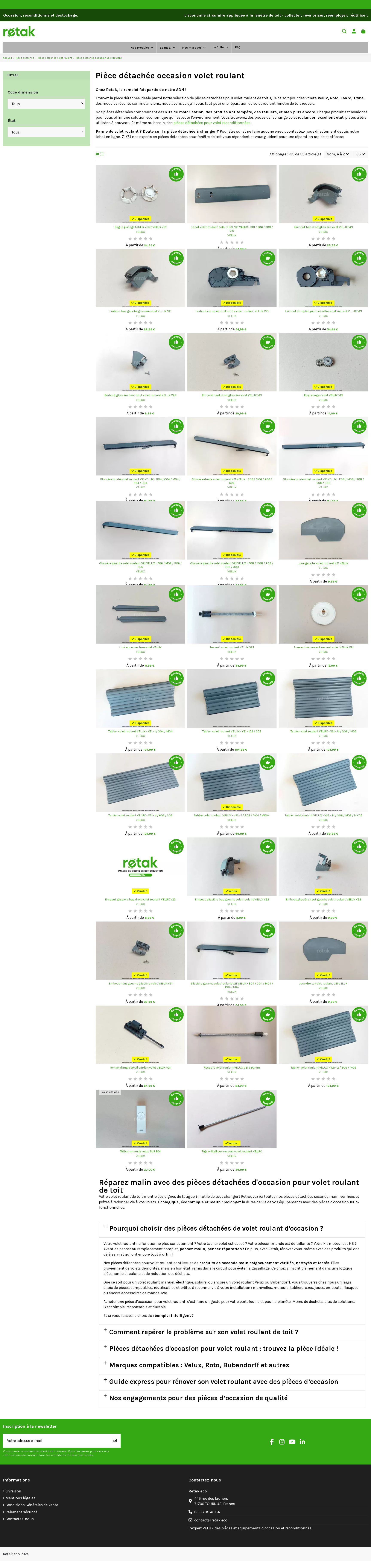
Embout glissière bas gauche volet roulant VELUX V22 (232, 899)
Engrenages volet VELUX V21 (323, 395)
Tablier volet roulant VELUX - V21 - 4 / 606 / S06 (140, 815)
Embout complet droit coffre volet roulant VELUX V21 (231, 311)
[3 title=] (140, 239)
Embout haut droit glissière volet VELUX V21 (232, 395)
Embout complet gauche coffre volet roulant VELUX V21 (323, 311)
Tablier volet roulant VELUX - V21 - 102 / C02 (231, 731)
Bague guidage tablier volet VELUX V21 (140, 227)
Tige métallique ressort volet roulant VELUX (232, 1151)
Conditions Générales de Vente (32, 1505)
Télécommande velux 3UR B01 (140, 1151)
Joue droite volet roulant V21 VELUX (323, 983)
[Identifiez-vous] (354, 31)
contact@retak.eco (210, 1520)
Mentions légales (20, 1498)
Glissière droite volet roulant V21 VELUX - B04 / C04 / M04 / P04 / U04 (140, 481)
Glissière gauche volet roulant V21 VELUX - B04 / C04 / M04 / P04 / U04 (231, 985)
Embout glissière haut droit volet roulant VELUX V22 (140, 395)
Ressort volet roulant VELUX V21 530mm (232, 1067)
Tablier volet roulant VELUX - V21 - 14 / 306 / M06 (323, 731)
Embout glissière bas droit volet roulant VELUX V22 (140, 899)
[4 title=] (145, 239)
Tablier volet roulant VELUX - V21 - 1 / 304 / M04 (140, 731)
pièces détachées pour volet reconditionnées (211, 122)
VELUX (140, 232)
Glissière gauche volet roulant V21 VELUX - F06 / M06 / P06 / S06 (140, 565)
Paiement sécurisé (22, 1512)
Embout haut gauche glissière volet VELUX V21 (140, 983)
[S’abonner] (114, 1441)
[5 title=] (151, 239)
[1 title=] (130, 239)
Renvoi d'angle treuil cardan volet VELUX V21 (140, 1067)
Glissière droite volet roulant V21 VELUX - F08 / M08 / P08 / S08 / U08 (323, 481)
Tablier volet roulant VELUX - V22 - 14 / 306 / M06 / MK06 (323, 815)
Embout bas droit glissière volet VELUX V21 (323, 227)
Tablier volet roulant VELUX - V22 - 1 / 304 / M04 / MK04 (232, 815)
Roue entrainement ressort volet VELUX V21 (323, 647)
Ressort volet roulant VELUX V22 (231, 647)
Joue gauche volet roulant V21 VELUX (323, 563)
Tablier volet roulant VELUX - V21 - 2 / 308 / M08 (323, 1067)
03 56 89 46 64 (207, 1512)
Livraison (13, 1491)
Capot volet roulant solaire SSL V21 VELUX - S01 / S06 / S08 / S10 (232, 229)
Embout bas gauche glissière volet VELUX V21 (140, 311)
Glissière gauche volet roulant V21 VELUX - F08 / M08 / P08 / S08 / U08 (231, 565)
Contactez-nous (20, 1519)
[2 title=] (135, 239)
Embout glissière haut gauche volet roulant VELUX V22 (323, 899)
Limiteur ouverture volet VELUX (140, 647)
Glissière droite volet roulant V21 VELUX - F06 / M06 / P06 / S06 (232, 481)
